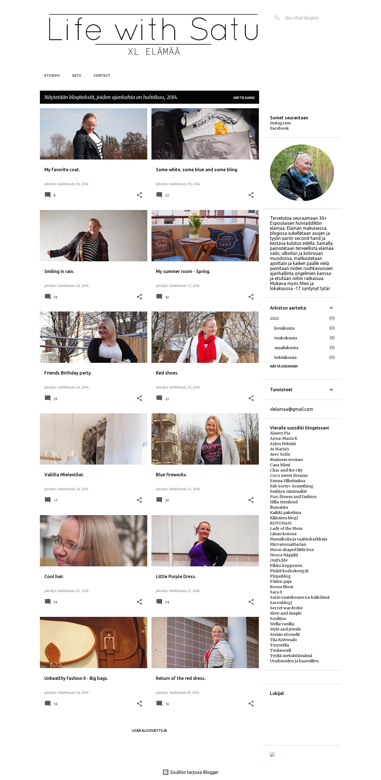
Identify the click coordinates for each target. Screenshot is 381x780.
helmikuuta (285, 357)
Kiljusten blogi (284, 517)
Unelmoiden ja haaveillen (294, 660)
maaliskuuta (286, 347)
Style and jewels (285, 629)
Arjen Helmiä (283, 443)
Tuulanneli (280, 650)
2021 (274, 318)
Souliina (278, 618)
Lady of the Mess (286, 528)
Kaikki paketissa (285, 512)
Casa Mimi (280, 464)
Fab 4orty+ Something (292, 486)
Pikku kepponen (286, 565)
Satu (76, 75)
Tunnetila (279, 645)
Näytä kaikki (244, 98)
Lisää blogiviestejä (149, 730)
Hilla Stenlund (284, 501)
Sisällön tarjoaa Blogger (194, 772)
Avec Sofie (280, 454)
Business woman (286, 459)
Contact (101, 75)
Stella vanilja (282, 623)
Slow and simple (286, 613)
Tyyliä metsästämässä (291, 655)
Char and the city (286, 470)
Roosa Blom (281, 586)
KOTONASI (280, 523)
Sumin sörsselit (285, 634)
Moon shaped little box (292, 549)
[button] (139, 195)
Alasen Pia (280, 433)
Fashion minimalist (288, 491)
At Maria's (279, 448)
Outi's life (279, 560)
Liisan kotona (283, 533)
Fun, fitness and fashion (293, 496)
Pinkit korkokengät (289, 570)
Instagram (280, 122)
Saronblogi (281, 602)
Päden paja (280, 581)
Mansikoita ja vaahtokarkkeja (298, 539)
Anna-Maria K (283, 438)
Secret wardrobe (286, 607)
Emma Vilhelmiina (287, 480)
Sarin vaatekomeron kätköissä (299, 597)
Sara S (276, 592)
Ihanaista (279, 507)
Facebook (279, 128)
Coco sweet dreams (289, 475)
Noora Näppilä (284, 554)
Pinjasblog (280, 576)
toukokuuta (285, 338)
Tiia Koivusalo (283, 639)
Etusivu (52, 75)
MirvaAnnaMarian (288, 544)
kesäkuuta (284, 328)
